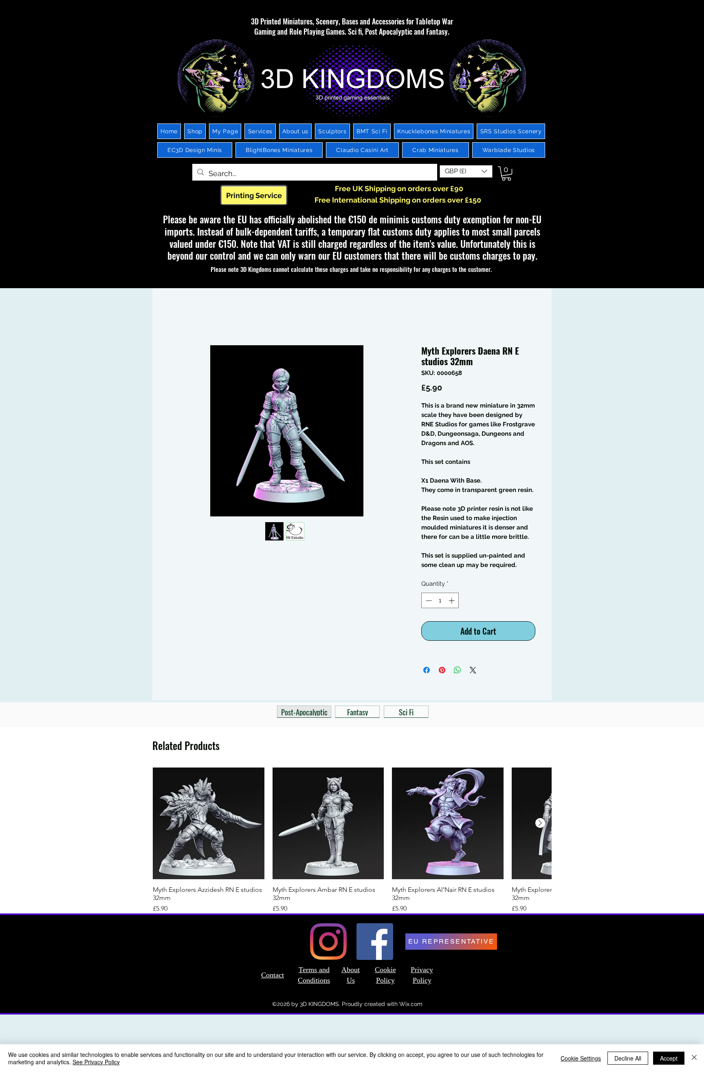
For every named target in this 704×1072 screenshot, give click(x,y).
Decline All (627, 1058)
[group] (352, 842)
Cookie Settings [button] (581, 1058)
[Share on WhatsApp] (457, 672)
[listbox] (466, 171)
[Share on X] (473, 672)
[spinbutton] (440, 602)
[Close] (694, 1058)
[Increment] (452, 602)
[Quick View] (208, 825)
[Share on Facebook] (426, 672)
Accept (669, 1058)
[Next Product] (540, 824)
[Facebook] (374, 943)
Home (178, 317)
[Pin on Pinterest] (442, 672)
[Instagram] (328, 943)
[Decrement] (427, 602)
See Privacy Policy (96, 1062)
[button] (466, 171)
